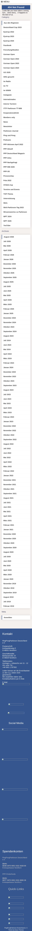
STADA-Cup (8, 185)
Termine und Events (11, 189)
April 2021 (7, 516)
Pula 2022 (7, 180)
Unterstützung (9, 198)
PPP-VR (6, 171)
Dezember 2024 (9, 318)
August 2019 (8, 597)
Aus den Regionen (11, 23)
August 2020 (8, 552)
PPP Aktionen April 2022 (13, 144)
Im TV (5, 86)
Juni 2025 (7, 291)
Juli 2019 (7, 602)
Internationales (9, 99)
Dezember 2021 (9, 480)
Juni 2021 (7, 507)
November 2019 (9, 584)
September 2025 (9, 277)
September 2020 (9, 548)
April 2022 (7, 462)
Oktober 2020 (8, 543)
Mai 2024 (7, 349)
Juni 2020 (7, 561)
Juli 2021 (7, 502)
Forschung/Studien (11, 50)
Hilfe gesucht (8, 77)
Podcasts (7, 140)
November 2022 (9, 430)
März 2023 (7, 412)
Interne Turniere (9, 104)
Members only (9, 117)
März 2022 (7, 466)
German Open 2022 (11, 59)
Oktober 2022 (8, 435)
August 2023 (8, 390)
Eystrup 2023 (8, 36)
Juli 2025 (7, 286)
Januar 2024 (8, 367)
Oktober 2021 (8, 489)
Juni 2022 (7, 453)
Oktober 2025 (8, 273)
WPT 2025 (7, 221)
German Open (9, 54)
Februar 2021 (8, 525)
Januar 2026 (8, 259)
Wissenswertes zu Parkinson (15, 212)
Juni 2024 (7, 345)
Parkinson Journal (10, 131)
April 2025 (7, 300)
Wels (5, 203)
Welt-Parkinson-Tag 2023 (13, 207)
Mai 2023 (7, 403)
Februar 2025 (8, 309)
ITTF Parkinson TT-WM (12, 108)
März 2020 (7, 575)
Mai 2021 (7, 511)
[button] (6, 1)
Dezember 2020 (9, 534)
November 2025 (9, 268)
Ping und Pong (9, 135)
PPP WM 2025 (9, 167)
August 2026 (9, 237)
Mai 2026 (7, 246)
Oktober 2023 (8, 381)
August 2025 (8, 282)
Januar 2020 (8, 579)
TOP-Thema (8, 194)
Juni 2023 (7, 399)
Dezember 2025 (9, 264)
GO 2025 (6, 72)
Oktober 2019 (8, 588)
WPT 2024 (7, 216)
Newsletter (7, 126)
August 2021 (8, 498)
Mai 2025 (7, 295)
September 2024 (9, 331)
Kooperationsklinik (11, 113)
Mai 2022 (7, 457)
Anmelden (8, 617)
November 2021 (9, 484)
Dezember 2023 (9, 372)
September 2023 (9, 385)
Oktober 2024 (8, 327)
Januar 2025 (8, 313)
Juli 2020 (7, 557)
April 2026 (7, 250)
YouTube (6, 225)
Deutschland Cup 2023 (12, 27)
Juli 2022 (7, 448)
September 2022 (9, 439)
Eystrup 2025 (8, 41)
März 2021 (7, 520)
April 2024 (7, 354)
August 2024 (8, 336)
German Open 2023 (11, 63)
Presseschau (8, 176)
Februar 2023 (8, 417)
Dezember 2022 (9, 426)
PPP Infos (7, 158)
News (5, 122)
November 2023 (9, 376)
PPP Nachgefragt (10, 162)
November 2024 (9, 322)
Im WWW (7, 90)
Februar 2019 (8, 606)
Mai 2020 (7, 566)
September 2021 (9, 493)
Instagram (7, 95)
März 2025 (7, 304)
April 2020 (7, 570)
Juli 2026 (7, 241)
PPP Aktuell (8, 149)
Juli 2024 (7, 340)
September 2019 (9, 593)
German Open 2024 (11, 68)
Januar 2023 (8, 421)
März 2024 (7, 358)
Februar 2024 (8, 363)
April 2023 (7, 408)
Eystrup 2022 (8, 32)
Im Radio (7, 81)
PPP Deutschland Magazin (14, 153)
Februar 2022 (8, 471)
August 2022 (8, 444)
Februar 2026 (8, 255)
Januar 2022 (8, 475)
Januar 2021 (8, 529)
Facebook (7, 45)
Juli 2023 (7, 394)
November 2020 (9, 539)
